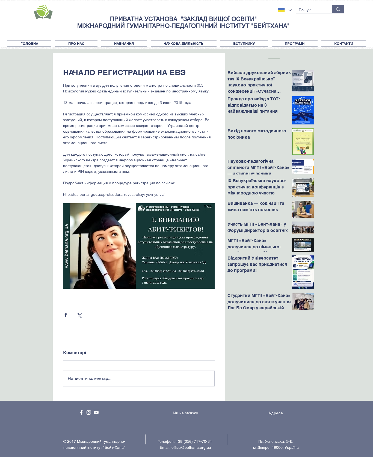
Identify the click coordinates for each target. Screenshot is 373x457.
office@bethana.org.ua (191, 447)
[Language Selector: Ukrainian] (285, 10)
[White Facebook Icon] (81, 412)
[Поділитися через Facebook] (65, 315)
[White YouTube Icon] (96, 412)
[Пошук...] (338, 9)
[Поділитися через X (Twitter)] (79, 315)
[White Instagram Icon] (89, 412)
